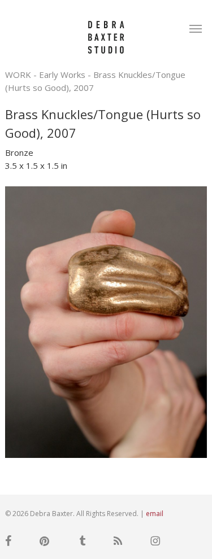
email (154, 513)
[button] (195, 28)
